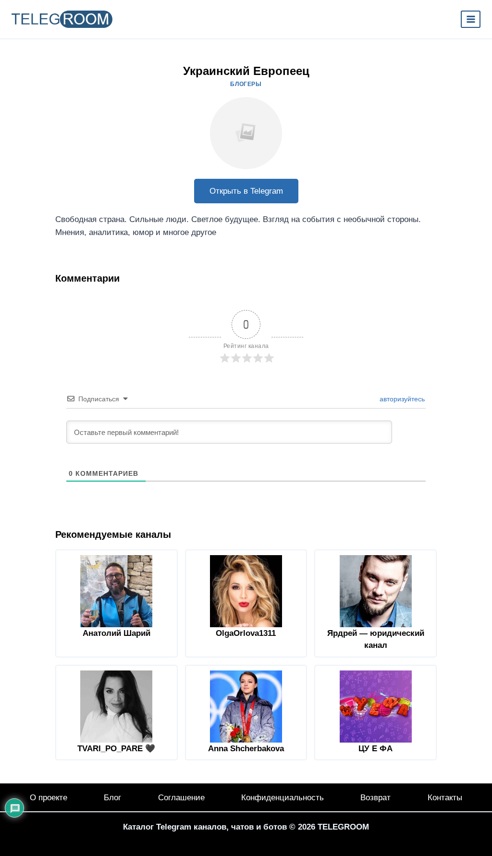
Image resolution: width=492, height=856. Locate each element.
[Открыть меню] (470, 19)
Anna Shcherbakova (246, 748)
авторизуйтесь (401, 399)
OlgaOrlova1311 (246, 633)
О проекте (48, 797)
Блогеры (245, 84)
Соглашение (181, 797)
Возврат (375, 797)
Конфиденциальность (282, 797)
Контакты (445, 797)
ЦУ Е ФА (375, 748)
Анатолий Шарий (116, 633)
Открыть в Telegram (246, 191)
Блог (112, 797)
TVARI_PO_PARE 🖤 (116, 748)
